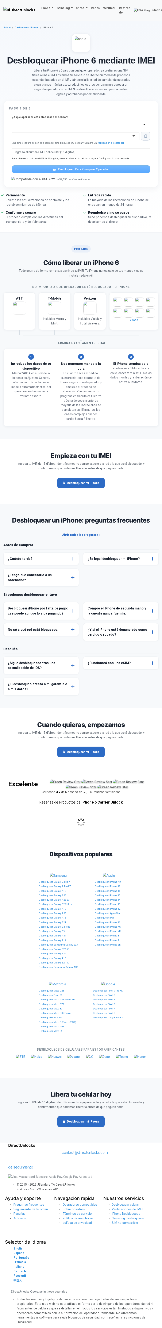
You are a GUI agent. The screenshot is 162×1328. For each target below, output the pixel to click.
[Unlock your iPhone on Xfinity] (128, 313)
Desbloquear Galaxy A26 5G (54, 899)
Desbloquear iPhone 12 (107, 908)
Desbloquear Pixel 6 (104, 1013)
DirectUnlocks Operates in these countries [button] (39, 1291)
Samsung (63, 8)
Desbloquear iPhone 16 (107, 890)
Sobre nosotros (74, 1209)
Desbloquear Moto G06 (51, 1026)
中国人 (18, 1280)
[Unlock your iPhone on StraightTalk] (150, 302)
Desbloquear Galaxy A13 (52, 958)
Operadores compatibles (80, 1204)
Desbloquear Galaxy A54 (52, 935)
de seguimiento (20, 1167)
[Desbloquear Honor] (140, 1057)
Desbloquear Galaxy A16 (52, 908)
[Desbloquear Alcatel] (74, 1057)
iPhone (45, 8)
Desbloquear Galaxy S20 (52, 953)
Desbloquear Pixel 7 (104, 1008)
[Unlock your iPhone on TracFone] (139, 313)
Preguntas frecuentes (29, 1204)
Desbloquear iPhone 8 (107, 935)
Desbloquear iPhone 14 (107, 899)
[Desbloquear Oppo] (104, 1057)
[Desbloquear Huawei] (55, 1057)
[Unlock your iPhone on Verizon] (90, 311)
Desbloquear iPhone (27, 27)
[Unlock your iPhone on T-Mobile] (54, 311)
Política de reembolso (78, 1218)
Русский (20, 1276)
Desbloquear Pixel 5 (104, 995)
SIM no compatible (125, 1223)
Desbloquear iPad (105, 917)
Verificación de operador (110, 143)
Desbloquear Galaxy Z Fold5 (54, 926)
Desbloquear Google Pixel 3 (108, 1017)
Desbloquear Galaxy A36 (52, 895)
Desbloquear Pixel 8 (104, 1004)
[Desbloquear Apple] (109, 875)
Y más (134, 320)
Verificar (109, 8)
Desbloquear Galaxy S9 (52, 931)
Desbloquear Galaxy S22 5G (54, 949)
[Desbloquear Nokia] (36, 1057)
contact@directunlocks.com (85, 1152)
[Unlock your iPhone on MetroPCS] (128, 302)
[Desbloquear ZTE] (20, 1057)
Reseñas (20, 1214)
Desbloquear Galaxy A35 (52, 913)
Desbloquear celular (125, 1204)
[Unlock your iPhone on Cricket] (117, 302)
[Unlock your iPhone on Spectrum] (139, 302)
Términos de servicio (77, 1214)
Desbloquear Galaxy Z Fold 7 (55, 886)
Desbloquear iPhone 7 (107, 940)
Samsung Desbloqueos (128, 1218)
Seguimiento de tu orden (31, 1209)
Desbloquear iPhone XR (108, 931)
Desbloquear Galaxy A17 (52, 890)
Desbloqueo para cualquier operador (83, 169)
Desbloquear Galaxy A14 (52, 940)
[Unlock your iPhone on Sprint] (150, 313)
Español (19, 1253)
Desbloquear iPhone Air (108, 881)
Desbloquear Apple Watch (109, 913)
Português (21, 1257)
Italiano (19, 1267)
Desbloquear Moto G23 (51, 990)
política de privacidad (77, 1223)
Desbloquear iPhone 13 (107, 904)
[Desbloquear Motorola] (57, 984)
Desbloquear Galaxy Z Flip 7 (54, 881)
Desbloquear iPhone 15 (107, 895)
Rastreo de (124, 10)
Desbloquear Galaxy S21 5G (54, 962)
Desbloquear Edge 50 (50, 995)
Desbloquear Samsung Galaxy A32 (58, 967)
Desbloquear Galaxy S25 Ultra (55, 904)
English (19, 1248)
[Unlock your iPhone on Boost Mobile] (117, 313)
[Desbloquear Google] (108, 984)
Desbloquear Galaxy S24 (52, 922)
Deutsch (20, 1271)
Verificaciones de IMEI (127, 1209)
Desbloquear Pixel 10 (104, 999)
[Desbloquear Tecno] (122, 1057)
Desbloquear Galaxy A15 (52, 917)
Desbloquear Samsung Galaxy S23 (58, 944)
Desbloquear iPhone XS (108, 926)
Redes (95, 8)
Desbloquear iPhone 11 (107, 922)
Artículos (20, 1218)
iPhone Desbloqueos (126, 1214)
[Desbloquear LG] (89, 1057)
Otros (80, 8)
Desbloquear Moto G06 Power (55, 1013)
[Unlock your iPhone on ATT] (19, 311)
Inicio (7, 27)
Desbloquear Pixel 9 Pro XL (108, 990)
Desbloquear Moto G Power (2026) (57, 1022)
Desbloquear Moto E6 (50, 1030)
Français (20, 1262)
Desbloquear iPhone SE (107, 944)
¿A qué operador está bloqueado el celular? (40, 117)
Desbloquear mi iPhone (83, 483)
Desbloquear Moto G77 (51, 1004)
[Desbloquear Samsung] (58, 875)
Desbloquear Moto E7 (50, 1008)
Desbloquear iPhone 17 (107, 886)
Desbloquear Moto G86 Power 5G (57, 999)
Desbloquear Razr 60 (50, 1017)
